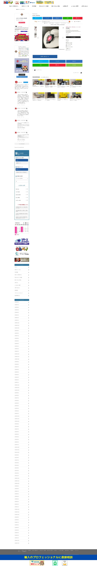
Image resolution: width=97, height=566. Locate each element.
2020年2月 (17, 504)
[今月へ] (26, 223)
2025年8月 (17, 333)
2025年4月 (17, 343)
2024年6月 (17, 369)
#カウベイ (21, 125)
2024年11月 (17, 356)
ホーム (19, 550)
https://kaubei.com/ (21, 103)
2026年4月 (17, 312)
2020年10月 (17, 483)
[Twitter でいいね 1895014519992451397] (22, 117)
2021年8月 (17, 457)
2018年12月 (17, 540)
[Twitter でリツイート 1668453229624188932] (20, 141)
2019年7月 (17, 522)
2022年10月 (17, 421)
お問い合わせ (85, 6)
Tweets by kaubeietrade (19, 147)
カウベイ (18, 92)
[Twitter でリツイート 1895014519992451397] (20, 117)
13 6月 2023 (23, 120)
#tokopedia (22, 137)
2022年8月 (17, 426)
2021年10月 (17, 452)
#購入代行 (19, 127)
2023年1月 (17, 413)
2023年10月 (17, 390)
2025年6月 (17, 338)
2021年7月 (17, 460)
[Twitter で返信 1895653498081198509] (18, 105)
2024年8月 (17, 364)
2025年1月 (17, 351)
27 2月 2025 (23, 108)
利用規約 (16, 290)
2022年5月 (17, 434)
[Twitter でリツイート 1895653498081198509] (20, 105)
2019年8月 (17, 519)
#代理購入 (23, 127)
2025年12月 (17, 322)
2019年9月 (17, 517)
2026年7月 (17, 304)
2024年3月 (17, 377)
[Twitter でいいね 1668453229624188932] (22, 141)
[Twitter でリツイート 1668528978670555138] (20, 129)
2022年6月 (17, 431)
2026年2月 (17, 317)
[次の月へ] (28, 223)
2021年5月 (17, 465)
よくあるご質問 (74, 6)
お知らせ (16, 282)
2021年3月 (17, 470)
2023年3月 (17, 408)
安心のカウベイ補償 (43, 6)
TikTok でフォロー (22, 22)
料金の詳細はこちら (23, 204)
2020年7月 (17, 491)
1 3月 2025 (23, 92)
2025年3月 (17, 346)
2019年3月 (17, 532)
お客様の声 (65, 6)
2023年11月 (17, 387)
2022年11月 (17, 418)
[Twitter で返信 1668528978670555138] (18, 129)
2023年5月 (17, 403)
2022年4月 (17, 436)
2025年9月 (17, 330)
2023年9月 (17, 392)
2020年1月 (17, 506)
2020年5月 (17, 496)
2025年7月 (17, 335)
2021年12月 (17, 447)
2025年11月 (17, 325)
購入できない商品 (56, 6)
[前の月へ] (24, 223)
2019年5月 (17, 527)
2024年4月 (17, 374)
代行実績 (34, 6)
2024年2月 (17, 379)
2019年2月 (17, 535)
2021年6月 (17, 462)
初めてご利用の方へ (13, 6)
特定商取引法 (17, 295)
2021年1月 (17, 475)
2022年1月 (17, 444)
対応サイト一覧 (25, 6)
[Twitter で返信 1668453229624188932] (18, 141)
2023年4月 (17, 405)
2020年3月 (17, 501)
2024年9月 (17, 361)
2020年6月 (17, 493)
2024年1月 (17, 382)
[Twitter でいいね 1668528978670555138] (22, 129)
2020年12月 (17, 478)
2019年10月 (17, 514)
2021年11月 (17, 449)
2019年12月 (17, 509)
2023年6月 (17, 400)
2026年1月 (17, 320)
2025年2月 (17, 348)
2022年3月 (17, 439)
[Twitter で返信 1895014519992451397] (18, 117)
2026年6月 (17, 307)
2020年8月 (17, 488)
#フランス (25, 125)
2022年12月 (17, 416)
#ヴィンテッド (20, 126)
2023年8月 (17, 395)
